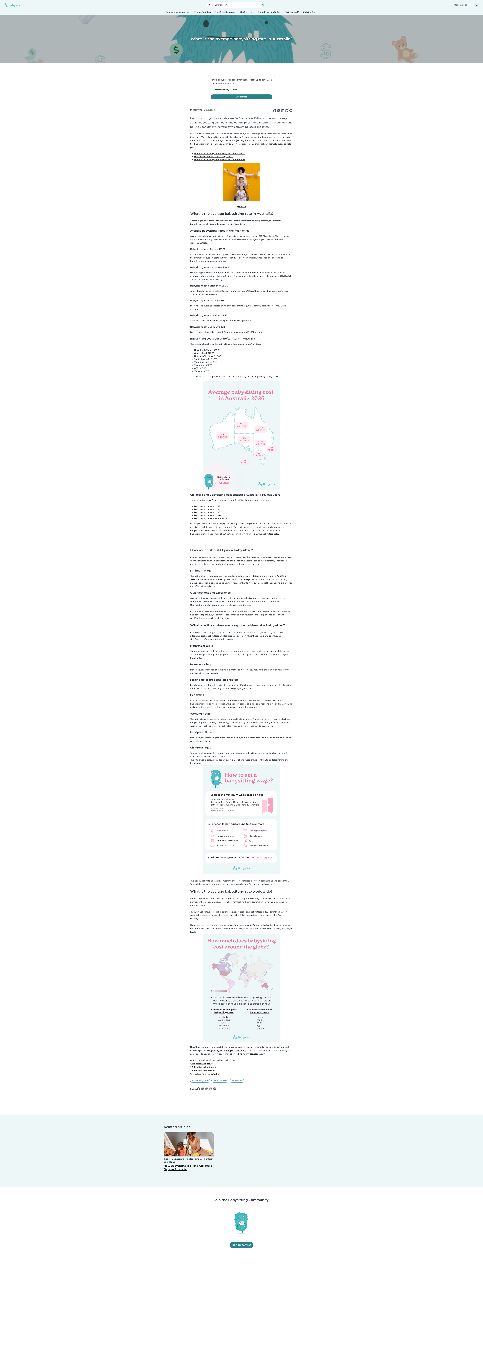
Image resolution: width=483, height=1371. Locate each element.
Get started (241, 97)
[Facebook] (275, 110)
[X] (279, 110)
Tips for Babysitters (225, 12)
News (172, 1162)
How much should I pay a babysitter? (213, 156)
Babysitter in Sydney (202, 1064)
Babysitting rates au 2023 (207, 512)
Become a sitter (462, 5)
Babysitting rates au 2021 (207, 506)
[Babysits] (12, 5)
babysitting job (215, 1050)
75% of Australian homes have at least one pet (232, 700)
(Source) (241, 206)
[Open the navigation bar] (476, 5)
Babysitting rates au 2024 (207, 515)
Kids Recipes (309, 12)
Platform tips (246, 12)
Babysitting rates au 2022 (207, 509)
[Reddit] (287, 110)
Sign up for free (241, 1244)
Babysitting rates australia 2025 (210, 518)
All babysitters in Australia (205, 1074)
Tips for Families (202, 12)
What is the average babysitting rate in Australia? (219, 153)
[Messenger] (291, 110)
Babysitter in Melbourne (204, 1067)
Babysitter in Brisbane (203, 1070)
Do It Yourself (292, 12)
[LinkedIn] (283, 110)
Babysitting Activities (269, 12)
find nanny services (248, 1054)
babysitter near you (236, 1050)
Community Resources (177, 12)
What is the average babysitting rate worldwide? (219, 159)
